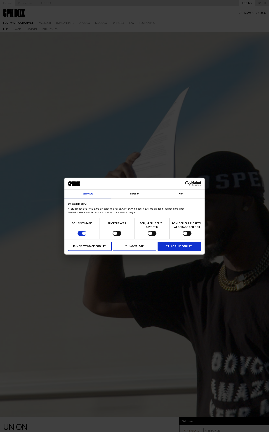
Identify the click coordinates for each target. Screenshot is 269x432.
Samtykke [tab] (88, 193)
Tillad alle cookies (179, 246)
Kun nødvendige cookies (89, 246)
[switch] (117, 233)
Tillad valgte (134, 246)
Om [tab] (181, 193)
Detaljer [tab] (134, 193)
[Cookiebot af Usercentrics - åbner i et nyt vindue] (187, 183)
